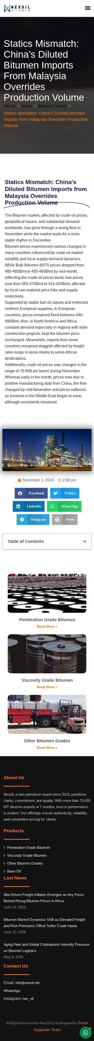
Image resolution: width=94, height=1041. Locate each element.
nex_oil (28, 998)
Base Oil (14, 871)
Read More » (47, 626)
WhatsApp (12, 991)
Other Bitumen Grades (47, 740)
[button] (31, 493)
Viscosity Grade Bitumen (47, 680)
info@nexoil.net (27, 983)
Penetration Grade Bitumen (47, 619)
